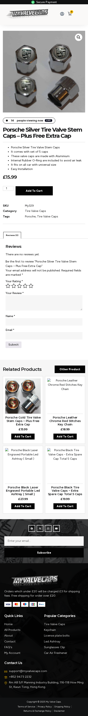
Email (10, 330)
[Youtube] (56, 528)
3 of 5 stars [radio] (19, 285)
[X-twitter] (40, 528)
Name (10, 316)
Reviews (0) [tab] (12, 235)
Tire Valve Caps (35, 211)
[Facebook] (31, 528)
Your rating (14, 281)
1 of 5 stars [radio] (8, 285)
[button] (78, 13)
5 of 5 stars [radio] (30, 285)
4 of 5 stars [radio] (25, 285)
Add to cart (34, 190)
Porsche (30, 216)
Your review (15, 293)
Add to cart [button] (23, 436)
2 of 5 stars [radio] (13, 285)
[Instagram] (48, 528)
